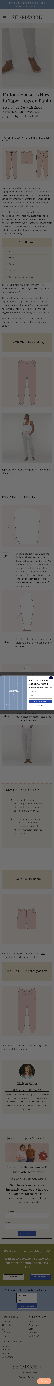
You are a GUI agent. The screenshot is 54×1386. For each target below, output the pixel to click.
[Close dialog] (51, 677)
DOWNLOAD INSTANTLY (40, 701)
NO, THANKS (40, 705)
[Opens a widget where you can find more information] (44, 1381)
